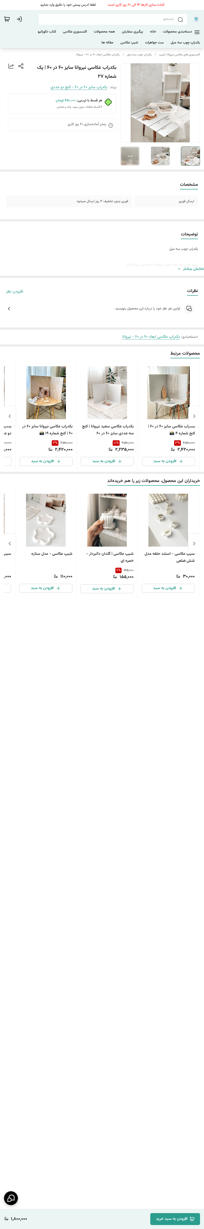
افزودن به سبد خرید (172, 1219)
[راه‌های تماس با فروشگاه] (11, 1198)
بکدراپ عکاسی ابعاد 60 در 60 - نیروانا (98, 54)
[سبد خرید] (7, 19)
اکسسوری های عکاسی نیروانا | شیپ (179, 54)
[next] (10, 416)
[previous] (194, 416)
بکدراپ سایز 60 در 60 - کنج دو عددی (79, 87)
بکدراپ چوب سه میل (139, 54)
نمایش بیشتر (193, 269)
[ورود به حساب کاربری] (20, 19)
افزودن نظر (14, 292)
